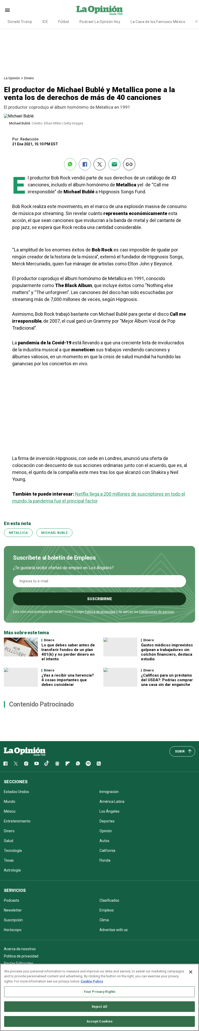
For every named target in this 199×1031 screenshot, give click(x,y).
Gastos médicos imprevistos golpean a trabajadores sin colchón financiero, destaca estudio (167, 652)
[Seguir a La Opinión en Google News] (57, 763)
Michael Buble (54, 533)
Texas (9, 860)
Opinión (106, 831)
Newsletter (13, 910)
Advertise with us (114, 930)
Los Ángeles (109, 811)
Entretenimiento (17, 821)
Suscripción (13, 920)
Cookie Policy (92, 981)
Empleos (107, 910)
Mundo (9, 801)
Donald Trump (20, 22)
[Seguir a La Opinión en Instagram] (26, 763)
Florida (105, 860)
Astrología (12, 870)
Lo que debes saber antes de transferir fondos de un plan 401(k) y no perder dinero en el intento (68, 652)
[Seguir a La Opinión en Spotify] (88, 763)
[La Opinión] (99, 10)
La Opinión (12, 78)
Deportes (107, 821)
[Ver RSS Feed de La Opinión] (99, 763)
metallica (18, 533)
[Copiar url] (129, 164)
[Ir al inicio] (24, 751)
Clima (104, 920)
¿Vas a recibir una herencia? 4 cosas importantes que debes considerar (67, 680)
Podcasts (11, 900)
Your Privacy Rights (99, 992)
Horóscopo (13, 930)
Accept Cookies (100, 1021)
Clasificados (109, 900)
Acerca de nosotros (20, 949)
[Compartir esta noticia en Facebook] (85, 164)
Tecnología (13, 850)
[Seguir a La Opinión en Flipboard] (67, 763)
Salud (8, 841)
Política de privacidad (100, 612)
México (10, 811)
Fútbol (63, 22)
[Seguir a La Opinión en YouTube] (36, 763)
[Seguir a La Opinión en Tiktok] (47, 763)
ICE (45, 22)
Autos (104, 841)
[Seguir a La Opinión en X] (16, 763)
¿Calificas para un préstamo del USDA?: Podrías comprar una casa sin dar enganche (167, 680)
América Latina (112, 801)
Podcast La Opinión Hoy (100, 22)
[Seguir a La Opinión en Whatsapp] (78, 763)
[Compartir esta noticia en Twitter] (100, 164)
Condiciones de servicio (156, 612)
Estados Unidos (16, 792)
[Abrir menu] (7, 10)
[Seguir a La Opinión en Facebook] (5, 763)
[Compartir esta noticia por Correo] (114, 164)
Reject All (99, 1007)
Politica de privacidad (21, 956)
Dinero (29, 78)
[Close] (190, 972)
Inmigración (109, 792)
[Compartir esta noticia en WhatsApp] (70, 164)
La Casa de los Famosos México (158, 22)
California (107, 850)
